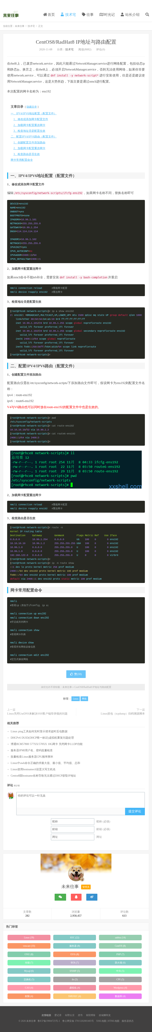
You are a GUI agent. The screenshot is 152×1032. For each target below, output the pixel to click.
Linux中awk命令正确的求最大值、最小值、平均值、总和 (45, 763)
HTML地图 (113, 1021)
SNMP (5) (75, 971)
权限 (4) (29, 996)
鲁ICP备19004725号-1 (49, 1021)
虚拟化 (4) (74, 987)
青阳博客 (90, 1015)
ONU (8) (29, 954)
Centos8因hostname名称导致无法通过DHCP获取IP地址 (43, 775)
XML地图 (101, 1021)
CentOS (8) (120, 945)
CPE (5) (120, 979)
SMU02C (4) (74, 996)
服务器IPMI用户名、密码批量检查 (32, 750)
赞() (78, 674)
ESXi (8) (74, 954)
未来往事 (11, 14)
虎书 (80, 1015)
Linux (75, 698)
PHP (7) (120, 954)
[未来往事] (76, 874)
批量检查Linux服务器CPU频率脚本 (32, 756)
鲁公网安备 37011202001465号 (78, 1021)
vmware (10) (29, 945)
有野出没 (69, 1015)
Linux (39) (29, 937)
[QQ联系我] (76, 897)
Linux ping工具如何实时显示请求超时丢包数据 (39, 731)
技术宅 (31, 26)
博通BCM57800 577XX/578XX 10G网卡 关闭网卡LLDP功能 (47, 744)
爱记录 (58, 1015)
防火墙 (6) (120, 962)
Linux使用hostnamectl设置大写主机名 (33, 769)
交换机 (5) (29, 979)
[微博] (91, 897)
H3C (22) (74, 937)
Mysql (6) (29, 971)
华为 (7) (75, 962)
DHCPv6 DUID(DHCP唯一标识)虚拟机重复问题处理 (42, 737)
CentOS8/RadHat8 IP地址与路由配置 (76, 42)
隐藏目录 (32, 106)
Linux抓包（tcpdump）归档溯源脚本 (123, 713)
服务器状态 (128, 1021)
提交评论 (134, 811)
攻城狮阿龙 (105, 1015)
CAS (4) (29, 987)
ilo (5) (75, 979)
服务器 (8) (74, 945)
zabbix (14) (120, 937)
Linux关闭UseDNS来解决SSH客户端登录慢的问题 (37, 713)
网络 (84, 698)
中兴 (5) (120, 971)
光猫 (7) (29, 962)
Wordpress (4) (120, 987)
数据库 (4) (120, 996)
